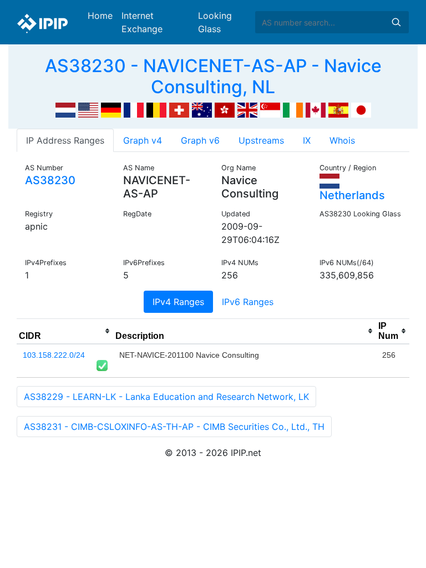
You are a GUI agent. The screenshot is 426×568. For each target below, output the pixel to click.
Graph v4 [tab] (142, 140)
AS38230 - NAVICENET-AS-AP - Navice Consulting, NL (213, 76)
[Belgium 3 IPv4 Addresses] (156, 109)
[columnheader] (65, 331)
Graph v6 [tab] (200, 140)
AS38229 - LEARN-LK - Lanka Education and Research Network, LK (166, 396)
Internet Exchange (142, 22)
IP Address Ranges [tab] (65, 140)
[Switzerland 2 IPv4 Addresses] (179, 109)
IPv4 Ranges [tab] (178, 301)
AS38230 (50, 180)
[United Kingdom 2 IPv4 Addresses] (247, 109)
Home (100, 15)
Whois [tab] (342, 140)
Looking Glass (215, 22)
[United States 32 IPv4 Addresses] (88, 109)
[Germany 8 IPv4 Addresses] (111, 109)
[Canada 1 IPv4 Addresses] (316, 109)
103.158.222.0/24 (54, 355)
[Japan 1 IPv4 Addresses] (361, 109)
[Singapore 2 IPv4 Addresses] (270, 109)
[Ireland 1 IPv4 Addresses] (293, 109)
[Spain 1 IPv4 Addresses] (338, 109)
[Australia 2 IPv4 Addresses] (202, 109)
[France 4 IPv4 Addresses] (134, 109)
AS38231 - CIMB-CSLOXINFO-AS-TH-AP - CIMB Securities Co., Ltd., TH (174, 426)
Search (396, 22)
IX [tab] (307, 140)
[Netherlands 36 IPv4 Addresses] (65, 109)
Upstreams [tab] (261, 140)
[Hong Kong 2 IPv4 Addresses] (225, 109)
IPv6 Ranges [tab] (247, 301)
